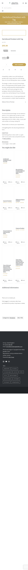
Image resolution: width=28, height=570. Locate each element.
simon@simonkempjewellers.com (14, 346)
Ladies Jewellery (14, 21)
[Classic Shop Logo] (14, 2)
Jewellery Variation (4, 58)
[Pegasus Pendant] (20, 219)
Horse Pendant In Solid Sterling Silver (7, 232)
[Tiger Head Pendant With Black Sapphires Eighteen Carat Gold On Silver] (20, 252)
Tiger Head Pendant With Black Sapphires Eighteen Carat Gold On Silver (20, 262)
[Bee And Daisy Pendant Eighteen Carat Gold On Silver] (20, 159)
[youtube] (6, 361)
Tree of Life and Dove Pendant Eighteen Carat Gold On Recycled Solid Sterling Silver (7, 268)
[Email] (21, 70)
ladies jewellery (7, 138)
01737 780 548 (8, 344)
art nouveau (14, 368)
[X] (9, 70)
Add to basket (19, 64)
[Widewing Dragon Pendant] (20, 192)
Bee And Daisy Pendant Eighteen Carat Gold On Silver (20, 171)
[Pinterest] (15, 70)
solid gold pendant (15, 382)
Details (10, 182)
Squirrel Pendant (7, 201)
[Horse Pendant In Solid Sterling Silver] (7, 220)
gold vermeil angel (7, 378)
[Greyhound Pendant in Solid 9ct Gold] (7, 154)
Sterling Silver (13, 50)
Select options (5, 182)
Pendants (21, 21)
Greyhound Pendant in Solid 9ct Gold (7, 160)
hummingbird (16, 378)
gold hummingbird (13, 375)
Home (6, 21)
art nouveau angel (7, 372)
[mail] (9, 361)
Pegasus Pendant (20, 228)
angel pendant (6, 368)
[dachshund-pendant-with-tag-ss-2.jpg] (14, 33)
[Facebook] (3, 70)
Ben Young (11, 357)
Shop (9, 21)
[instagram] (3, 361)
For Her (21, 372)
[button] (7, 57)
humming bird (6, 382)
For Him (5, 375)
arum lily (15, 372)
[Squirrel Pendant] (7, 192)
